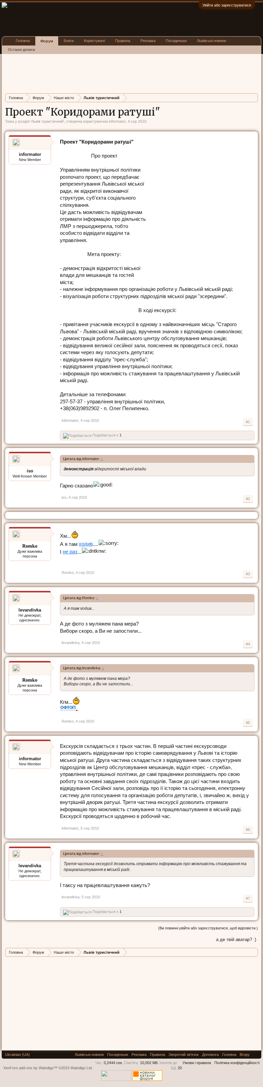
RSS (255, 1054)
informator (117, 121)
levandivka (29, 610)
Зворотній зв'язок (183, 1054)
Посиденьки (176, 41)
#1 (248, 422)
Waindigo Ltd (81, 1068)
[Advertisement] (129, 72)
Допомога (210, 1054)
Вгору (245, 1054)
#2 (248, 499)
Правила (122, 41)
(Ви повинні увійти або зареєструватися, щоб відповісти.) (208, 928)
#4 (248, 644)
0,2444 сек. (113, 1063)
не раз (70, 551)
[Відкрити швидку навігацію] (253, 97)
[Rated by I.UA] (116, 1079)
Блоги (69, 41)
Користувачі (94, 41)
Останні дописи (21, 50)
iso (30, 470)
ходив (86, 544)
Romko (68, 573)
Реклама (147, 41)
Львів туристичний (47, 121)
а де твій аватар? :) (236, 939)
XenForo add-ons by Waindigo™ (30, 1068)
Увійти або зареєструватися (226, 5)
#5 (248, 723)
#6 (248, 830)
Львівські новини (211, 41)
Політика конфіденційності (237, 1063)
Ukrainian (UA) (17, 1054)
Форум (46, 41)
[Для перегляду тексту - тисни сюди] (69, 709)
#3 (248, 574)
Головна (23, 41)
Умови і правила (197, 1063)
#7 (248, 898)
